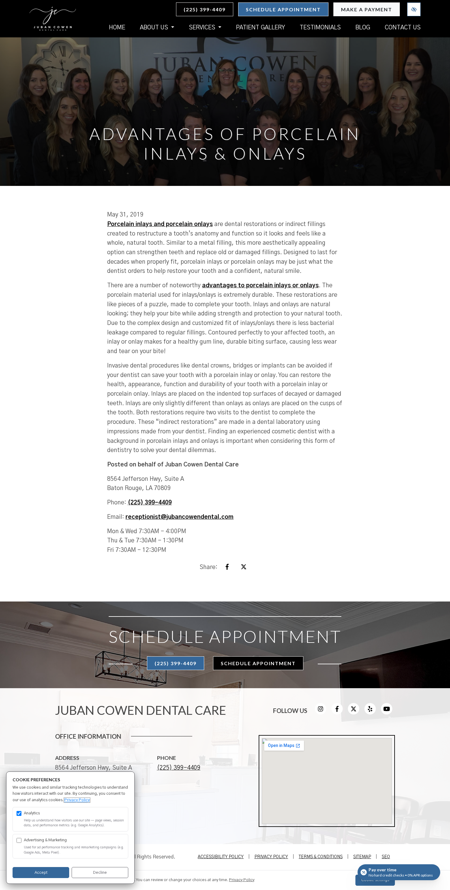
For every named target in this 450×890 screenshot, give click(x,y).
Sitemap (362, 857)
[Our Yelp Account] (370, 713)
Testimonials (320, 28)
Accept (41, 873)
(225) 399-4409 (205, 9)
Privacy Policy (271, 857)
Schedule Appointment (283, 9)
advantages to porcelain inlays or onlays (260, 285)
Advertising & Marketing (45, 840)
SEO (386, 857)
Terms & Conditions (321, 857)
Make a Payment (366, 9)
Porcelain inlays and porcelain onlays (160, 224)
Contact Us (403, 28)
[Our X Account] (353, 713)
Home (117, 28)
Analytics (32, 813)
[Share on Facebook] (227, 568)
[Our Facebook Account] (337, 713)
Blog (362, 28)
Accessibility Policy (221, 857)
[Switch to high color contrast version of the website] (414, 9)
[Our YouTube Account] (386, 713)
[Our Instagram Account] (320, 713)
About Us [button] (155, 28)
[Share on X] (243, 568)
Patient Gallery (260, 28)
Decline (100, 873)
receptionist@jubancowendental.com (180, 517)
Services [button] (203, 28)
